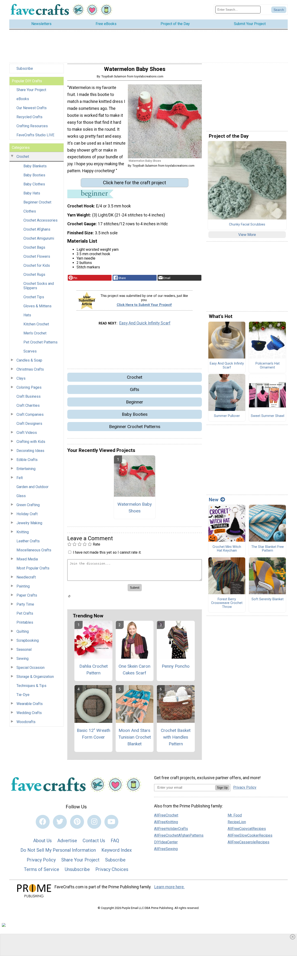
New (213, 499)
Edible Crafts (27, 459)
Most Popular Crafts (32, 568)
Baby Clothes (34, 184)
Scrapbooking (27, 640)
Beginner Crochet (37, 202)
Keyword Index (116, 850)
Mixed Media (27, 559)
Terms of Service (41, 869)
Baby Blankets (35, 166)
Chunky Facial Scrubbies (247, 224)
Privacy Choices (111, 869)
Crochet (22, 156)
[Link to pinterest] (77, 822)
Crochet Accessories (40, 220)
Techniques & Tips (31, 685)
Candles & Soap (29, 360)
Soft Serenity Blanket (268, 599)
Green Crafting (28, 505)
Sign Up (222, 787)
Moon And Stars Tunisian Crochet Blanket (134, 737)
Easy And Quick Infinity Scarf (145, 323)
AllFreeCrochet (166, 815)
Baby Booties (34, 175)
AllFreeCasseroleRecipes (248, 842)
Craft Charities (28, 405)
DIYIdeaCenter (166, 842)
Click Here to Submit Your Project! (144, 305)
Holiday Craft (27, 514)
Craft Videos (26, 432)
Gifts (134, 389)
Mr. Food (235, 815)
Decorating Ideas (30, 450)
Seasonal (24, 649)
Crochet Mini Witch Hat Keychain (227, 549)
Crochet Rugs (34, 274)
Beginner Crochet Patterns (134, 426)
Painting (23, 586)
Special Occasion (30, 667)
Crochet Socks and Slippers (38, 285)
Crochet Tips (33, 297)
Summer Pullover (227, 416)
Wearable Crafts (29, 704)
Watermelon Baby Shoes (134, 508)
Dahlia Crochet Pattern (93, 670)
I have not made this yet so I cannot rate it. (107, 552)
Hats (27, 315)
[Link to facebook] (43, 822)
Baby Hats (31, 193)
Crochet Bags (34, 247)
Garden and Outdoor (32, 487)
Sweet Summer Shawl (267, 416)
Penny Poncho (176, 666)
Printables (24, 622)
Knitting (22, 532)
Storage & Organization (35, 676)
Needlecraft (26, 577)
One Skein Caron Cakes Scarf (134, 670)
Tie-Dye (22, 694)
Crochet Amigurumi (38, 238)
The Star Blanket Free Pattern (267, 549)
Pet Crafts (24, 613)
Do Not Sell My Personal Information (58, 850)
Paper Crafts (26, 595)
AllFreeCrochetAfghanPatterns (178, 835)
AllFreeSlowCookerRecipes (250, 835)
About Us (42, 840)
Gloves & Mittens (37, 306)
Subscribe (24, 68)
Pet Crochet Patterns (40, 342)
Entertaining (26, 469)
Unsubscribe (77, 869)
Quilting (22, 631)
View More (247, 234)
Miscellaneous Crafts (33, 550)
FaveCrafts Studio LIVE (35, 135)
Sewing (22, 658)
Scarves (30, 351)
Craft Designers (29, 423)
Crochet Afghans (36, 229)
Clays (21, 378)
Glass (21, 496)
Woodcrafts (26, 722)
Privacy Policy (41, 860)
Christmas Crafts (30, 369)
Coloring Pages (29, 387)
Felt (19, 478)
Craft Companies (30, 414)
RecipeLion (237, 822)
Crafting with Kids (30, 441)
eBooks (22, 99)
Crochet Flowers (36, 256)
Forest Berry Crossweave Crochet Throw (226, 603)
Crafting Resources (32, 126)
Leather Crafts (28, 541)
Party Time (25, 604)
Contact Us (94, 840)
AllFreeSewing (166, 849)
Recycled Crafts (29, 117)
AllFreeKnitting (166, 822)
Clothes (29, 211)
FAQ (115, 840)
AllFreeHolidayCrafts (171, 828)
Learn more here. (169, 887)
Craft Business (28, 396)
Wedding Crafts (29, 713)
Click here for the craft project (134, 182)
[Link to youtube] (111, 822)
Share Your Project (31, 90)
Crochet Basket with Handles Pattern (175, 737)
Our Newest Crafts (31, 108)
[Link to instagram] (94, 822)
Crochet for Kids (36, 265)
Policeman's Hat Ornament (267, 365)
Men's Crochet (34, 333)
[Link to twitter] (60, 822)
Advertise (67, 840)
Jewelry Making (29, 523)
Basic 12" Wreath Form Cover (93, 734)
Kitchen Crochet (36, 324)
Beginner (134, 402)
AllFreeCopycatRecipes (247, 828)
